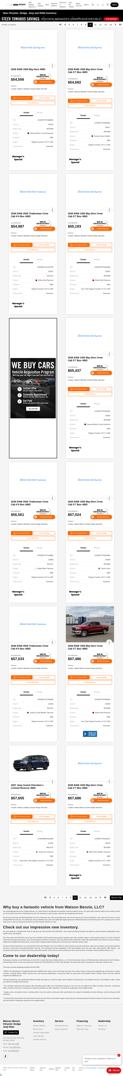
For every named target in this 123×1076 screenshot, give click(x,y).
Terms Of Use (42, 1069)
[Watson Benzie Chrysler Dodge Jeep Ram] (16, 4)
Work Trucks (38, 1029)
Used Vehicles (38, 1036)
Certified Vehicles (39, 1039)
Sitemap (51, 1069)
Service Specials (61, 1029)
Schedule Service (61, 1026)
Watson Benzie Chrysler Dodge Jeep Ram (15, 1069)
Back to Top (116, 898)
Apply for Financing (84, 1026)
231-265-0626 (15, 1047)
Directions (102, 1029)
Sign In (114, 5)
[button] (52, 66)
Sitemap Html (58, 1069)
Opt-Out (73, 1069)
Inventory (38, 1021)
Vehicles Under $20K (41, 1033)
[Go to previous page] (65, 24)
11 (95, 25)
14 (111, 25)
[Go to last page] (120, 24)
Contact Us (12, 1032)
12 (100, 25)
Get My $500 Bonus (33, 103)
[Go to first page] (60, 24)
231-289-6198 (13, 1051)
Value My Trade (82, 1029)
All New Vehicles (39, 1026)
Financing (82, 1021)
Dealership (104, 1021)
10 (90, 25)
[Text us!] (114, 1071)
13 (106, 25)
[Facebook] (5, 1056)
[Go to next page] (115, 24)
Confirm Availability (44, 98)
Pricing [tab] (39, 113)
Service (59, 1021)
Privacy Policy (32, 1069)
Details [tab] (26, 113)
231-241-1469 (13, 1044)
